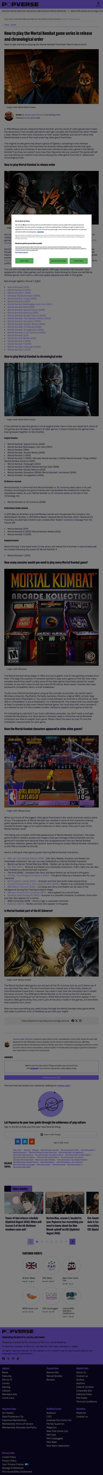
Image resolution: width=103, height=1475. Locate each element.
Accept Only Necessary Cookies (58, 261)
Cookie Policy (40, 231)
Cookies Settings (24, 261)
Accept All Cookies (78, 261)
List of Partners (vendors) (21, 252)
